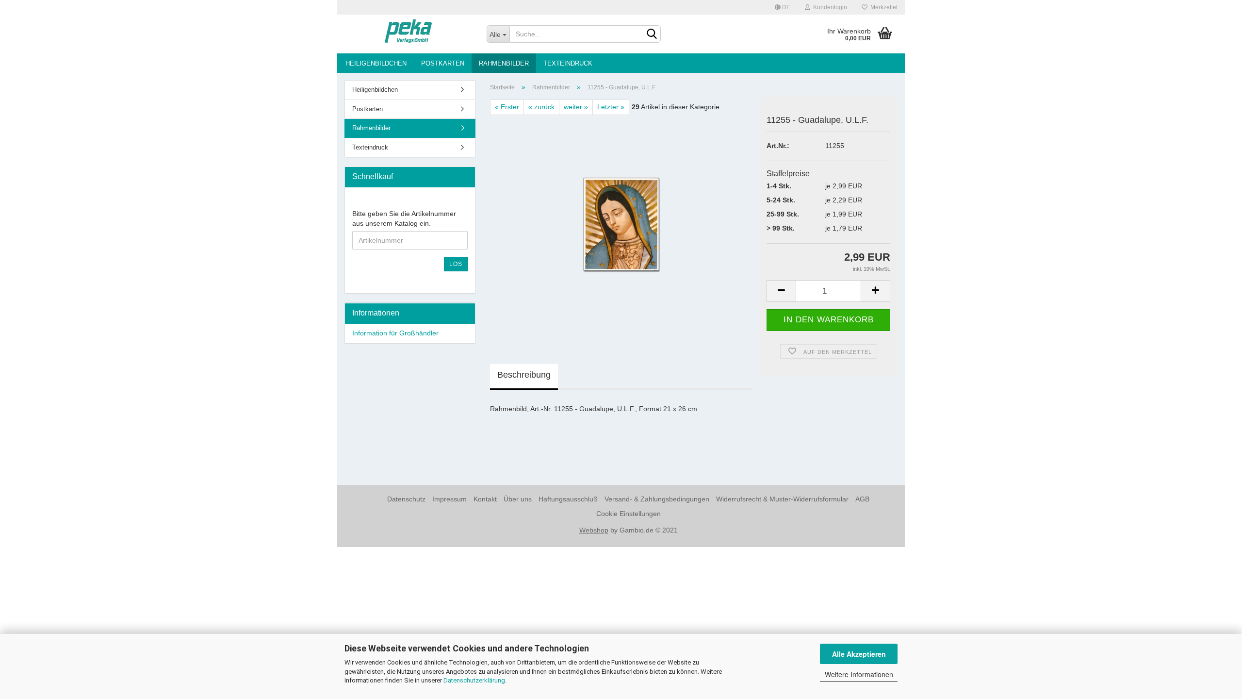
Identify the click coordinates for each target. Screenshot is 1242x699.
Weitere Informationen (859, 674)
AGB (862, 499)
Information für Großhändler (395, 333)
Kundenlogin (828, 7)
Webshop (593, 530)
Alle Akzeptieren (859, 654)
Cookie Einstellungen (628, 513)
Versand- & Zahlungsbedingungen (657, 499)
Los (455, 264)
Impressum (449, 499)
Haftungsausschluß (568, 499)
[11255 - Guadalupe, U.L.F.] (621, 224)
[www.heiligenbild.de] (408, 34)
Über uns (518, 499)
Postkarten (442, 63)
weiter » (576, 107)
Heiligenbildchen (376, 63)
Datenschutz (406, 499)
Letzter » (610, 107)
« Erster (507, 107)
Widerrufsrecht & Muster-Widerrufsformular (782, 499)
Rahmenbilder (504, 63)
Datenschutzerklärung (474, 680)
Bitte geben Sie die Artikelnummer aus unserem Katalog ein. (404, 218)
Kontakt (485, 499)
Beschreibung (524, 375)
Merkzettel (882, 7)
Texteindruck (567, 63)
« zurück (541, 107)
